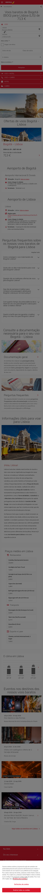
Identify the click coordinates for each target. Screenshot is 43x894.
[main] (21, 877)
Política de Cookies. (20, 879)
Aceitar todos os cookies (21, 890)
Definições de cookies (21, 884)
